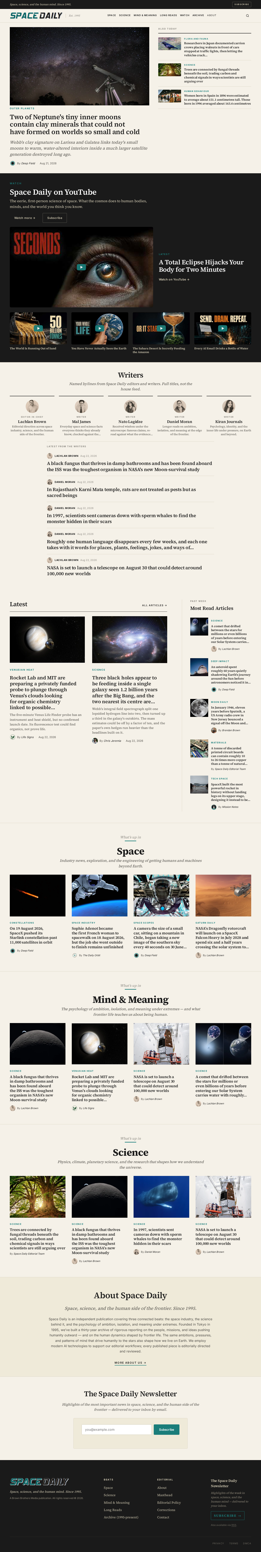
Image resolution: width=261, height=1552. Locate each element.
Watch (184, 15)
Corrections (166, 1510)
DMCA (247, 1543)
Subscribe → (228, 1515)
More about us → (130, 1362)
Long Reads (168, 15)
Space (111, 15)
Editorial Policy (169, 1502)
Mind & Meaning (145, 15)
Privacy (218, 1543)
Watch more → (24, 218)
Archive (198, 15)
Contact (163, 1517)
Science (125, 15)
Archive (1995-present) (121, 1517)
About (211, 15)
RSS (233, 1525)
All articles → (154, 605)
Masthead (165, 1495)
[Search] (247, 15)
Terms (233, 1543)
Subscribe (241, 4)
